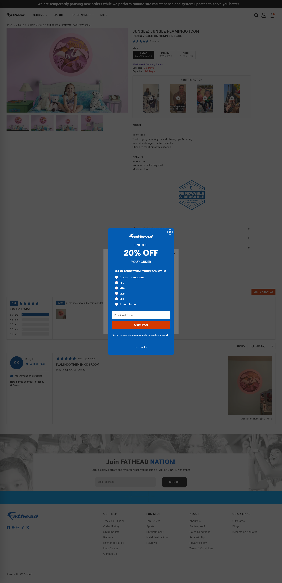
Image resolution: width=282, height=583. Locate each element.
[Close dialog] (170, 232)
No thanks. (141, 347)
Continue (141, 325)
